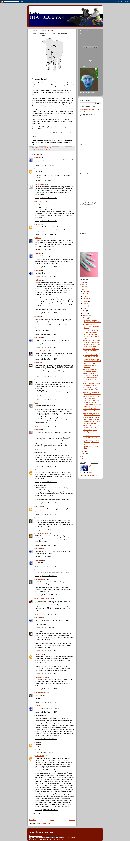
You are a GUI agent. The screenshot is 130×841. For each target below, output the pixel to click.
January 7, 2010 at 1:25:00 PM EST (46, 313)
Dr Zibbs (38, 157)
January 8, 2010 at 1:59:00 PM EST (46, 673)
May (84, 308)
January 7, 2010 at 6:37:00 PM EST (46, 530)
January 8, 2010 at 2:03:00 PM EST (46, 689)
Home (52, 820)
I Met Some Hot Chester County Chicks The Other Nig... (91, 446)
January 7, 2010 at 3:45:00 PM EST (46, 482)
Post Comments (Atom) (44, 823)
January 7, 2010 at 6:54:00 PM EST (46, 545)
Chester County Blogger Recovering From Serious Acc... (91, 336)
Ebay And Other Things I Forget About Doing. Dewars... (90, 365)
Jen (36, 742)
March (85, 313)
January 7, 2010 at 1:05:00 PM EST (46, 198)
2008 (83, 454)
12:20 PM (48, 147)
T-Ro (36, 403)
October (85, 296)
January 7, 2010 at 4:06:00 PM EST (46, 503)
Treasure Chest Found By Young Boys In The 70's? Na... (91, 379)
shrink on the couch (41, 533)
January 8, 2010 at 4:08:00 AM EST (46, 614)
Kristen (37, 429)
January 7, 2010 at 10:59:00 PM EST (46, 595)
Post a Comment (36, 813)
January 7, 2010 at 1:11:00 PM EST (45, 234)
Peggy (37, 362)
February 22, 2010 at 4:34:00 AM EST (46, 810)
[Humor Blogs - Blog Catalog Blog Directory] (42, 839)
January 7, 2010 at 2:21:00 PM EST (46, 449)
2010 (83, 289)
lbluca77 (38, 506)
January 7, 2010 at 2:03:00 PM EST (46, 376)
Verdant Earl (39, 470)
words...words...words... (43, 598)
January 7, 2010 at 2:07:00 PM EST (46, 399)
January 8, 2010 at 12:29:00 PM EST (46, 627)
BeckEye (38, 518)
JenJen (37, 380)
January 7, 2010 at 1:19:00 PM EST (46, 276)
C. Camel (38, 280)
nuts (45, 149)
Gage (37, 316)
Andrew (37, 169)
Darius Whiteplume (41, 351)
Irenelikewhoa (39, 184)
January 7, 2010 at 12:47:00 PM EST (46, 165)
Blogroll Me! (59, 839)
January (85, 318)
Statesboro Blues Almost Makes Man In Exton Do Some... (91, 326)
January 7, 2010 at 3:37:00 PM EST (46, 466)
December (86, 291)
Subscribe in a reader (35, 836)
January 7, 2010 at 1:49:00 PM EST (46, 347)
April (84, 311)
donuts (42, 149)
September (86, 298)
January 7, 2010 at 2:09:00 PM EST (46, 426)
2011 (83, 287)
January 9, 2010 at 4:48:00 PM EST (46, 702)
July (84, 303)
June (84, 306)
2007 (83, 456)
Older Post (72, 820)
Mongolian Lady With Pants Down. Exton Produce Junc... (91, 350)
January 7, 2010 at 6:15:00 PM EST (46, 514)
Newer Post (32, 820)
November (86, 294)
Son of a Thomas (40, 579)
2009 (83, 451)
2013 (83, 282)
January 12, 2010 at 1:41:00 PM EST (46, 739)
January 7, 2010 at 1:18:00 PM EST (46, 249)
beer (37, 149)
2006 (83, 459)
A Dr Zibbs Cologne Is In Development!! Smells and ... (91, 431)
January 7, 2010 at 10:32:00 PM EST (46, 576)
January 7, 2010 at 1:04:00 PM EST (46, 180)
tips (49, 149)
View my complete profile (89, 475)
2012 (83, 284)
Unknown (38, 654)
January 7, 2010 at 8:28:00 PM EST (46, 556)
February (86, 315)
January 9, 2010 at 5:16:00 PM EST (46, 712)
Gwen (37, 631)
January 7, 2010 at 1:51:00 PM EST (46, 359)
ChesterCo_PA (39, 201)
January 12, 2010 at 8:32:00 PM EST (46, 752)
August (85, 301)
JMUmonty (38, 238)
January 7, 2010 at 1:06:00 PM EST (46, 221)
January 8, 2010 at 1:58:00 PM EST (46, 650)
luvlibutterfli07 (39, 756)
